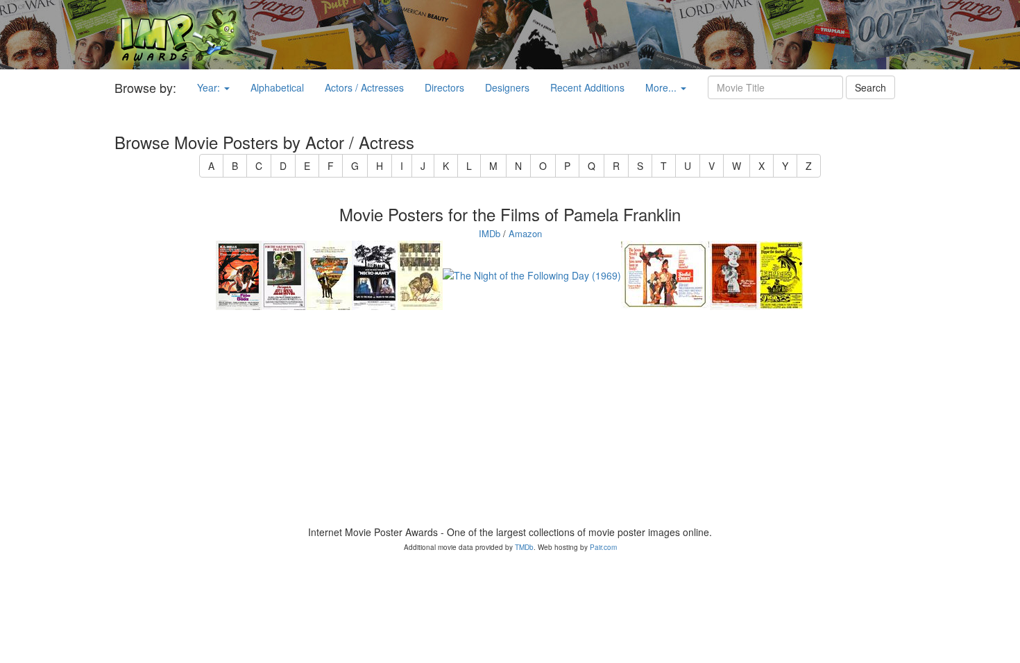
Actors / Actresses (364, 87)
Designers (507, 87)
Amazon (525, 233)
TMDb (524, 547)
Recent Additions (587, 87)
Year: (210, 87)
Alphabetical (277, 87)
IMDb (489, 233)
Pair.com (603, 547)
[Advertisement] (638, 34)
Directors (444, 87)
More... (662, 87)
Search (870, 87)
